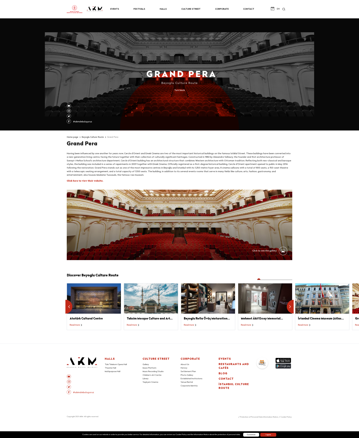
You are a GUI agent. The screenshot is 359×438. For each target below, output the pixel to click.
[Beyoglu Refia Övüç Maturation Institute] (208, 298)
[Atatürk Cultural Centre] (94, 298)
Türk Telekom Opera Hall (116, 365)
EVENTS (114, 9)
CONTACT (248, 9)
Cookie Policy (286, 417)
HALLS (163, 9)
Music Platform (149, 368)
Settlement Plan (188, 372)
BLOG (223, 373)
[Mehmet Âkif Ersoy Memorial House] (265, 298)
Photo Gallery (187, 375)
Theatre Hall (110, 368)
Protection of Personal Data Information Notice (259, 417)
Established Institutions (191, 379)
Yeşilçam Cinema (150, 382)
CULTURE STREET (191, 9)
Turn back (179, 90)
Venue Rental (187, 382)
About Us (185, 365)
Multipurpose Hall (112, 372)
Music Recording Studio (153, 372)
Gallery (146, 365)
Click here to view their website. (85, 181)
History (184, 368)
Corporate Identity (189, 386)
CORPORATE (222, 9)
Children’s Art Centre (152, 375)
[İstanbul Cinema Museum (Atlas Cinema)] (322, 298)
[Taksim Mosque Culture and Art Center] (151, 298)
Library (146, 379)
